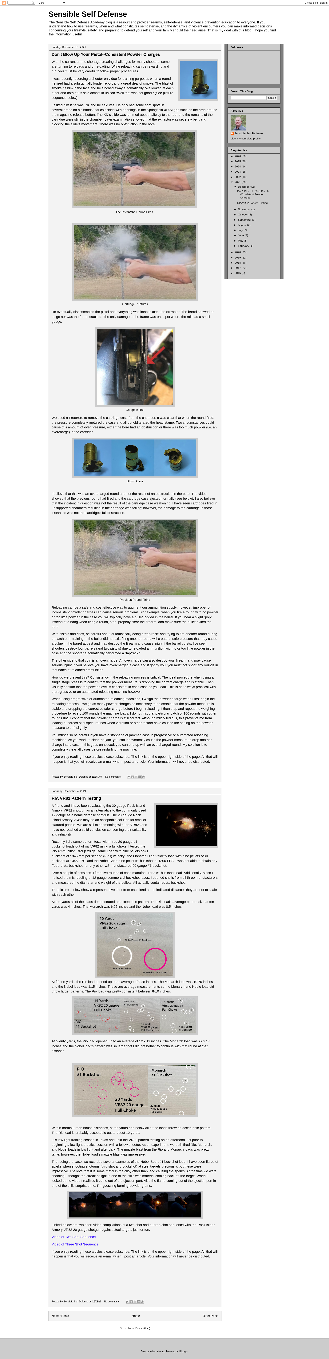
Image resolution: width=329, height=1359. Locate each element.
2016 (238, 273)
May (241, 240)
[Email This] (129, 777)
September (245, 219)
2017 (238, 267)
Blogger (183, 1351)
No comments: (113, 776)
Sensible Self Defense (88, 14)
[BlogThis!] (132, 777)
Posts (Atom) (142, 1328)
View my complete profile (246, 138)
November (244, 209)
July (241, 230)
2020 (238, 252)
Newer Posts (60, 1315)
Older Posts (210, 1315)
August (242, 224)
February (244, 245)
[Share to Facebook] (140, 777)
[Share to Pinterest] (143, 777)
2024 (238, 166)
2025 (238, 161)
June (241, 235)
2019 (238, 257)
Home (136, 1315)
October (243, 214)
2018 (238, 262)
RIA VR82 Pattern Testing (76, 798)
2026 (238, 156)
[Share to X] (136, 777)
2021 (238, 182)
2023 (238, 171)
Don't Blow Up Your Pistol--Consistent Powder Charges (106, 54)
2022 (238, 176)
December (244, 186)
